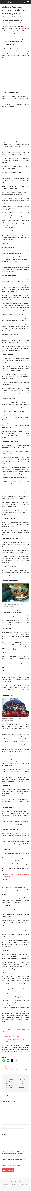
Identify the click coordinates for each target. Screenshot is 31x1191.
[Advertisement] (15, 74)
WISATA (10, 1066)
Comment (5, 1105)
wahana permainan (21, 1068)
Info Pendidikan (7, 2)
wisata (23, 28)
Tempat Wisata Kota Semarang (12, 1036)
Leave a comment (14, 1071)
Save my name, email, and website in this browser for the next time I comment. (13, 1152)
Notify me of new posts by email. (11, 1165)
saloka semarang (11, 1068)
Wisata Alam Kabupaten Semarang (13, 1034)
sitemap (15, 1187)
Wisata (11, 1070)
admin (17, 17)
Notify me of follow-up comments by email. (14, 1159)
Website (4, 1142)
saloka (19, 1066)
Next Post (21, 1083)
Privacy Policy (6, 1184)
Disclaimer (13, 1184)
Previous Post (10, 1083)
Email (4, 1134)
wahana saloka (5, 1070)
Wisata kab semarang (19, 1070)
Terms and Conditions (22, 1184)
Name (4, 1127)
